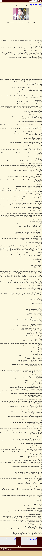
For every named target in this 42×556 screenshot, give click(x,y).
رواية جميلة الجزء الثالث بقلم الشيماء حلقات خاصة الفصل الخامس (29, 539)
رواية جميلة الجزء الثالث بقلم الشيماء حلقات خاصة (8, 539)
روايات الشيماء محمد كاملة (32, 542)
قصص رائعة (14, 542)
